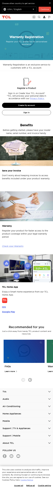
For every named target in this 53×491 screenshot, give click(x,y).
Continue (45, 9)
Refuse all (30, 485)
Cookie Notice (26, 480)
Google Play (8, 311)
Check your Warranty (12, 246)
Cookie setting (44, 485)
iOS (4, 307)
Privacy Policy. (37, 98)
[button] (30, 380)
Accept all (18, 485)
